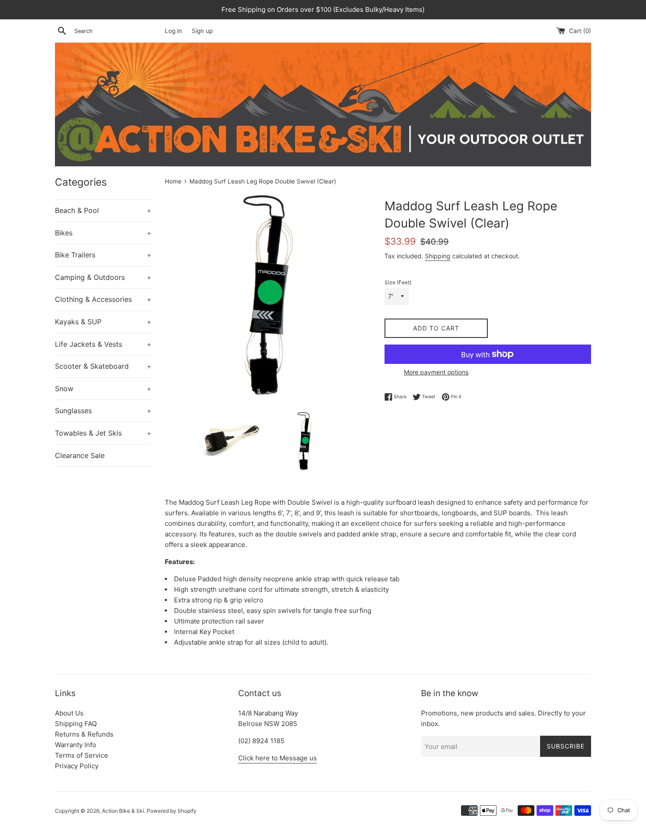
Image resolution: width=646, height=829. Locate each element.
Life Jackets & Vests (103, 344)
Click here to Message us (277, 758)
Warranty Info (75, 745)
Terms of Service (81, 755)
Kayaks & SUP (103, 321)
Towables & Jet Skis (103, 433)
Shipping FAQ (76, 723)
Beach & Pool (103, 210)
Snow (103, 388)
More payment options (436, 372)
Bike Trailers (103, 254)
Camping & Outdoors (103, 277)
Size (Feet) (398, 282)
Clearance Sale (80, 455)
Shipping (437, 256)
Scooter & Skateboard (103, 366)
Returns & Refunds (84, 734)
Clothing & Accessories (103, 299)
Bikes (103, 232)
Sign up (202, 30)
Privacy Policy (76, 766)
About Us (69, 713)
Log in (173, 30)
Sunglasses (103, 410)
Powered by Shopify (171, 810)
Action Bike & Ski (123, 810)
